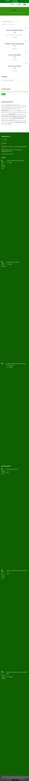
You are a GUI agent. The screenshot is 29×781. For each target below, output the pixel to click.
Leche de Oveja (4, 112)
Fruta (19, 110)
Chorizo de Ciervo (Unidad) (14, 66)
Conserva (3, 108)
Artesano (17, 105)
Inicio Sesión (14, 0)
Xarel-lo (3, 124)
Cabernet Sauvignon (23, 105)
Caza (13, 107)
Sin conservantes (10, 118)
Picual (21, 114)
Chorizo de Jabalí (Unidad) (14, 55)
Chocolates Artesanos (20, 107)
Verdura (23, 122)
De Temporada (18, 108)
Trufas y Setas (4, 122)
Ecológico (5, 110)
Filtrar (3, 94)
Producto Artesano (8, 116)
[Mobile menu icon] (24, 4)
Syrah (20, 120)
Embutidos (11, 110)
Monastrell (6, 114)
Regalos (23, 116)
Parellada (18, 114)
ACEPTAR (15, 780)
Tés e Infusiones (10, 122)
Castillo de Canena (6, 107)
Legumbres (15, 112)
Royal (6, 118)
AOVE (8, 105)
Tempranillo (24, 120)
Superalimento (16, 120)
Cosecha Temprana (10, 108)
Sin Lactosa (10, 120)
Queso (18, 116)
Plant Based (25, 114)
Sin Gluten (18, 118)
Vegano (18, 122)
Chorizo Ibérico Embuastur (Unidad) (14, 30)
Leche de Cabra (23, 110)
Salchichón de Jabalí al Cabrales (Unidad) (14, 43)
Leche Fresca (10, 112)
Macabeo (20, 112)
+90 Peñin (3, 105)
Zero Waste (8, 124)
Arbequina (12, 105)
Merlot (2, 114)
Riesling (3, 118)
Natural (12, 114)
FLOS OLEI (15, 110)
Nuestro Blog (15, 2)
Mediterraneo (24, 112)
